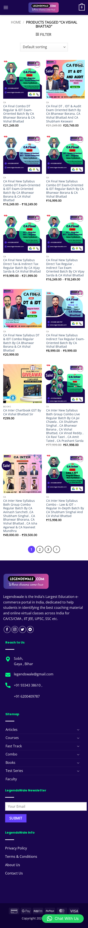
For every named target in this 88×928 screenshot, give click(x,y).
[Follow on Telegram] (30, 629)
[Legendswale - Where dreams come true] (44, 7)
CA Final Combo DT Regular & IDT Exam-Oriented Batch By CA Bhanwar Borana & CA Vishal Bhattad (19, 113)
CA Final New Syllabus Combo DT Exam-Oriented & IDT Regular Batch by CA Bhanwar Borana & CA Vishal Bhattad (65, 188)
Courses (12, 737)
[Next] (56, 549)
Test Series (14, 770)
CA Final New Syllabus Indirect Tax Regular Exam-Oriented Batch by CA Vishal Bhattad (65, 341)
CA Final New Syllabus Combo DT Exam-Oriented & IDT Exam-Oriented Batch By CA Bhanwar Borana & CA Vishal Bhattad (21, 190)
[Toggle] (78, 729)
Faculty (11, 779)
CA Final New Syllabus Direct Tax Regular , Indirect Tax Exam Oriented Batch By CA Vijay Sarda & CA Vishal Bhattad (65, 267)
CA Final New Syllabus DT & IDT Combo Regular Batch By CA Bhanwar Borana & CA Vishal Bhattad (21, 342)
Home (16, 22)
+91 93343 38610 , (28, 685)
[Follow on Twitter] (22, 629)
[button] (5, 7)
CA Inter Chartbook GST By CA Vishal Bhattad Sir (22, 412)
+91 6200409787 (27, 696)
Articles (12, 729)
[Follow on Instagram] (14, 629)
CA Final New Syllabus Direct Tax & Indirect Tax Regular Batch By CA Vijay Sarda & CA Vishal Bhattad (22, 265)
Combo (11, 754)
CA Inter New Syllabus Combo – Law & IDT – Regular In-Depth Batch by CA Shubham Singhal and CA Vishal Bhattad (65, 508)
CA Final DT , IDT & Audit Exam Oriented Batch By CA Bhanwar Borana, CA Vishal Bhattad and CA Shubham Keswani (63, 113)
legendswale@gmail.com (33, 674)
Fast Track (14, 746)
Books (10, 762)
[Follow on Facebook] (7, 629)
